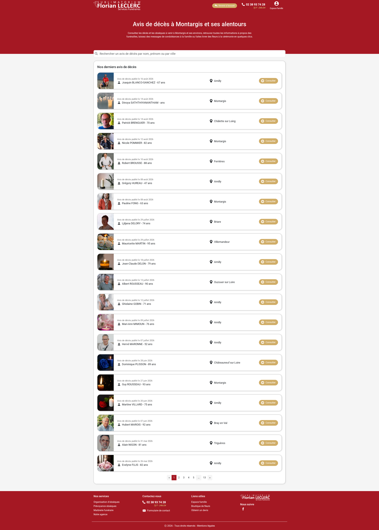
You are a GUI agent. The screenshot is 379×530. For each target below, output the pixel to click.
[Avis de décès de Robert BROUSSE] (105, 161)
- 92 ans (136, 424)
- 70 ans (138, 122)
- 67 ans (143, 82)
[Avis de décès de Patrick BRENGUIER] (105, 121)
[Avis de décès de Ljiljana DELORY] (105, 222)
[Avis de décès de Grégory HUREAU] (105, 181)
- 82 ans (137, 142)
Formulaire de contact (158, 510)
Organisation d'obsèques (106, 502)
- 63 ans (135, 203)
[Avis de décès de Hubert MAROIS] (105, 423)
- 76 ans (138, 324)
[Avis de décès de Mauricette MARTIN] (105, 242)
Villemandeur (222, 241)
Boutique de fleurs (200, 506)
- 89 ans (139, 364)
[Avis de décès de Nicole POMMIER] (105, 141)
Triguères (219, 443)
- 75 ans (137, 404)
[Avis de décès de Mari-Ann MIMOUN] (105, 322)
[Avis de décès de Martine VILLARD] (105, 403)
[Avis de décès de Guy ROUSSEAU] (105, 382)
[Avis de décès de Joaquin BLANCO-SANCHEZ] (105, 81)
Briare (217, 221)
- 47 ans (137, 183)
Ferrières (219, 161)
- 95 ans (138, 243)
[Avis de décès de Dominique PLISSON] (105, 362)
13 (204, 477)
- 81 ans (134, 444)
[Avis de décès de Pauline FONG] (105, 201)
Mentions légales (206, 525)
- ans (143, 102)
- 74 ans (136, 223)
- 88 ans (137, 163)
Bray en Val (220, 423)
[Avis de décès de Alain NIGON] (105, 443)
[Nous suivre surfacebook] (243, 509)
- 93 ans (136, 384)
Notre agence (100, 514)
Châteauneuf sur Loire (227, 362)
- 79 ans (139, 263)
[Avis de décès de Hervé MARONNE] (105, 342)
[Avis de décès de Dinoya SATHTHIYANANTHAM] (105, 101)
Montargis (220, 101)
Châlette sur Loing (225, 121)
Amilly (217, 80)
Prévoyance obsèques (105, 506)
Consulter (271, 80)
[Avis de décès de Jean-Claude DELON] (105, 262)
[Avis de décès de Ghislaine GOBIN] (105, 302)
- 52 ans (137, 344)
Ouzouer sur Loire (224, 282)
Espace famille (199, 502)
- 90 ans (137, 283)
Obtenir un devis (199, 510)
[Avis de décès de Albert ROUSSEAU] (105, 282)
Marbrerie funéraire (103, 510)
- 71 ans (136, 303)
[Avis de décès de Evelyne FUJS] (105, 463)
